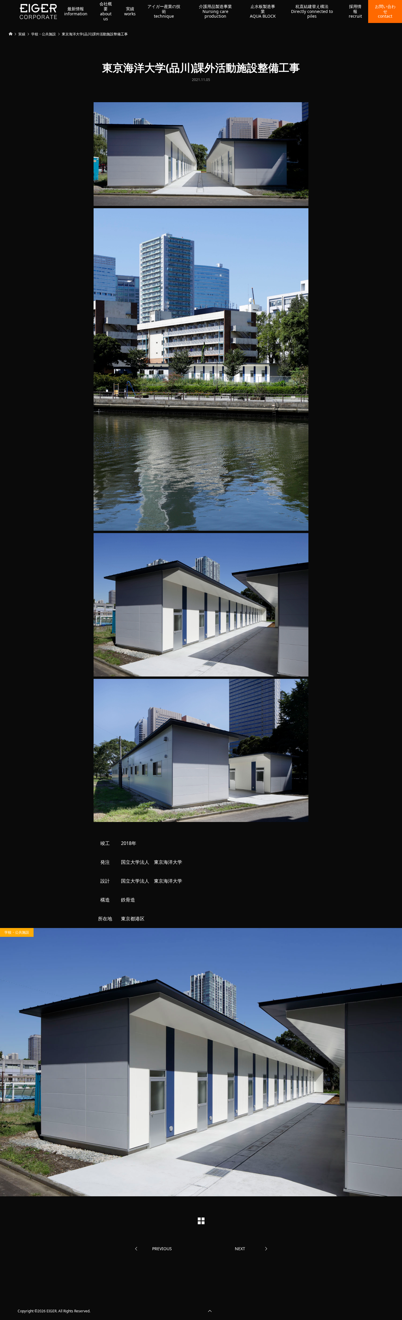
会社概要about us (105, 11)
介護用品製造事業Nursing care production (215, 11)
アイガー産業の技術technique (163, 11)
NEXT (240, 1248)
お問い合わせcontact (385, 11)
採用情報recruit (355, 11)
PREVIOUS (162, 1248)
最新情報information (75, 11)
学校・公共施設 (16, 932)
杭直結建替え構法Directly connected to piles (312, 11)
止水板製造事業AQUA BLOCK (263, 11)
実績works (130, 11)
